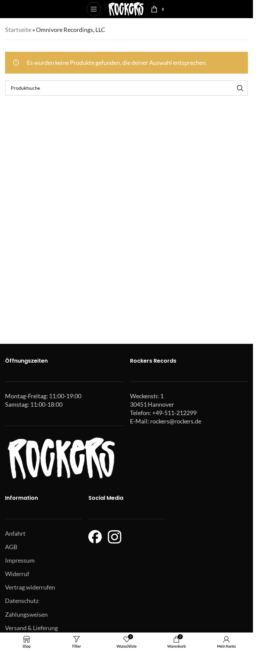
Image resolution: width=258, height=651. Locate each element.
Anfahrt (15, 533)
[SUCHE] (240, 88)
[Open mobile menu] (93, 9)
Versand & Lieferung (31, 628)
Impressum (20, 560)
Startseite (18, 29)
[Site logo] (126, 8)
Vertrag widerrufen (30, 587)
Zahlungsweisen (26, 614)
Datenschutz (22, 600)
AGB (11, 547)
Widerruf (17, 573)
